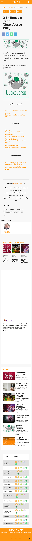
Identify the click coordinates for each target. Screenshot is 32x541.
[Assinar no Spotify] (16, 465)
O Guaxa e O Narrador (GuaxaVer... (20, 426)
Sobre (16, 538)
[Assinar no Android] (21, 462)
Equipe (12, 538)
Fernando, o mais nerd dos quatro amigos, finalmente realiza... (22, 400)
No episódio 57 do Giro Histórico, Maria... (6, 259)
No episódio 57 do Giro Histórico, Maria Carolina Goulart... (21, 379)
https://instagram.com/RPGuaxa (15, 136)
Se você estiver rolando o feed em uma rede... (21, 388)
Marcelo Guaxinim (8, 7)
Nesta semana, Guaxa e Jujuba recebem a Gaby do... (21, 411)
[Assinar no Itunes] (24, 462)
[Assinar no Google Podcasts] (18, 462)
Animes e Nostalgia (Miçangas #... (21, 406)
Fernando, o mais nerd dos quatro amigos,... (15, 259)
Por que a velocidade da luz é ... (22, 439)
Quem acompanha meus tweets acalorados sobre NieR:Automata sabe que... (22, 420)
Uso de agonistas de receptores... (22, 384)
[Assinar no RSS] (16, 462)
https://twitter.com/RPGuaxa (14, 132)
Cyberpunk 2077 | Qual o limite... (22, 416)
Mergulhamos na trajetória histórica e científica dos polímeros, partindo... (22, 444)
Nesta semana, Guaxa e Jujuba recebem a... (25, 260)
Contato (20, 538)
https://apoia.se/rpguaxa (19, 110)
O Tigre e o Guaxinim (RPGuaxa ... (20, 394)
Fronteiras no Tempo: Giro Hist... (20, 374)
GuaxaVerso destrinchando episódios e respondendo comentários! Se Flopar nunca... (22, 432)
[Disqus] (16, 294)
